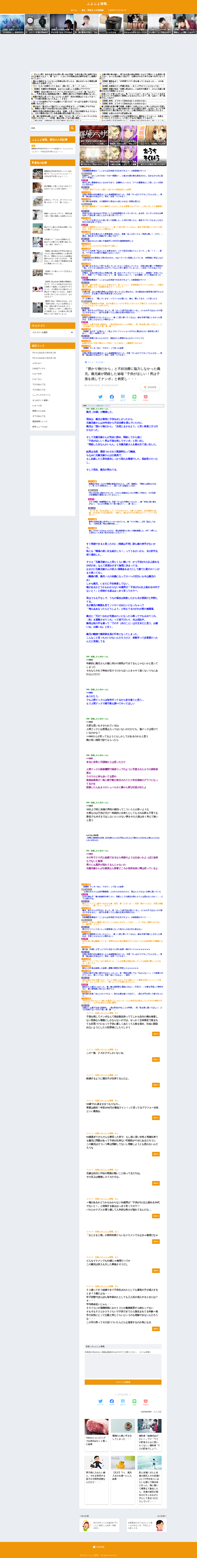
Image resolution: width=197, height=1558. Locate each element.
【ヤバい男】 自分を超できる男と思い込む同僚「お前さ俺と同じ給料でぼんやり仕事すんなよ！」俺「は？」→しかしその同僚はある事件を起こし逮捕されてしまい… (64, 76)
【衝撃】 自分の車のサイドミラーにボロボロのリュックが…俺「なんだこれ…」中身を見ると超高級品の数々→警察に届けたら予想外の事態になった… (64, 93)
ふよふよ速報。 (98, 3)
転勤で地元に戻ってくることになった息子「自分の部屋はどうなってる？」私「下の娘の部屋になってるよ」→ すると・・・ (64, 98)
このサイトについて (117, 10)
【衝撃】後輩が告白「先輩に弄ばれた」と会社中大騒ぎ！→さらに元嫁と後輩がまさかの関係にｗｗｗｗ (132, 90)
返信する (155, 1034)
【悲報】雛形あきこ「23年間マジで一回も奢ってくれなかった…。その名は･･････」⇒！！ (132, 82)
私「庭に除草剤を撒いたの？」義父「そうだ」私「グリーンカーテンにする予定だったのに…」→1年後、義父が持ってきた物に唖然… (64, 117)
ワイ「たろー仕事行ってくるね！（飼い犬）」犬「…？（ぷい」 (60, 86)
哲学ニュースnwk (39, 427)
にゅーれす (37, 374)
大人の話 (157, 1411)
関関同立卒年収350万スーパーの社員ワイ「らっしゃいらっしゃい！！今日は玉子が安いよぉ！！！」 (52, 150)
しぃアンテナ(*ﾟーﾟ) (41, 395)
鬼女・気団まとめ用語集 (92, 10)
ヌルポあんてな (39, 389)
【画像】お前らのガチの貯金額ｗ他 (116, 113)
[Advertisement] (98, 53)
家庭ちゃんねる (39, 411)
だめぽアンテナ (39, 368)
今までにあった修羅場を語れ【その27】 (99, 405)
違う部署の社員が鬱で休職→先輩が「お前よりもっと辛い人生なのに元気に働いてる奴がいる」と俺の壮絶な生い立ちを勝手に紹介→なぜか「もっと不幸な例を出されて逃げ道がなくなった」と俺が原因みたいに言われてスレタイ (132, 108)
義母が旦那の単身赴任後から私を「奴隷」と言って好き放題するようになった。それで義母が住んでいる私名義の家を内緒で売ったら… (64, 112)
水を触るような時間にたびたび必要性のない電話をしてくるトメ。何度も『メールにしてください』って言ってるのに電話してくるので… (131, 117)
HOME (100, 1547)
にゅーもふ (37, 379)
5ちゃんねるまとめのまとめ (44, 358)
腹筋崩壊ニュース (39, 421)
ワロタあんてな (39, 384)
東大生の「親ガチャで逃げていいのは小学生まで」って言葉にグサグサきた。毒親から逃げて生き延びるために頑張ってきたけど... (63, 107)
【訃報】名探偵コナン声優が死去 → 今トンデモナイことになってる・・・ (132, 86)
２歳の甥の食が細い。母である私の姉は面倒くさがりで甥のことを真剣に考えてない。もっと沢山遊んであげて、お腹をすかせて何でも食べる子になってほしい (132, 76)
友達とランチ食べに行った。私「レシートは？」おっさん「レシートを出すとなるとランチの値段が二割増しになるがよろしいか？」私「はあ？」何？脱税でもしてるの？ (132, 96)
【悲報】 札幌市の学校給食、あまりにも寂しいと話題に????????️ (61, 89)
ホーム (74, 10)
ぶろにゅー (37, 363)
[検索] (72, 128)
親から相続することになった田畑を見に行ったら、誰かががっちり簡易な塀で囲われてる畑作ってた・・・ (64, 82)
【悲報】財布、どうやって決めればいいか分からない (123, 101)
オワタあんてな (39, 416)
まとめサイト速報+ (40, 400)
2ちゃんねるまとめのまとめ (44, 352)
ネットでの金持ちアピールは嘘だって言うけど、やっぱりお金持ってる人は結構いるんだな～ (64, 103)
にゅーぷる (37, 405)
